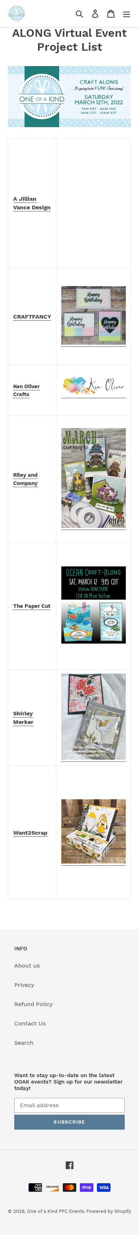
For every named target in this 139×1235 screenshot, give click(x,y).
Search (24, 1042)
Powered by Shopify (108, 1211)
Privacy (24, 984)
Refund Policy (33, 1004)
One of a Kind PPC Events (55, 1211)
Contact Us (30, 1023)
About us (27, 965)
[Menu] (126, 13)
